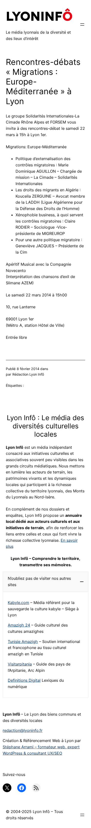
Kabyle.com (18, 602)
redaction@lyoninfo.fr (22, 730)
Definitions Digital (24, 680)
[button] (45, 582)
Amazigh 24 (19, 625)
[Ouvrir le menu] (82, 24)
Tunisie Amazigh (23, 641)
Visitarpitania (20, 664)
